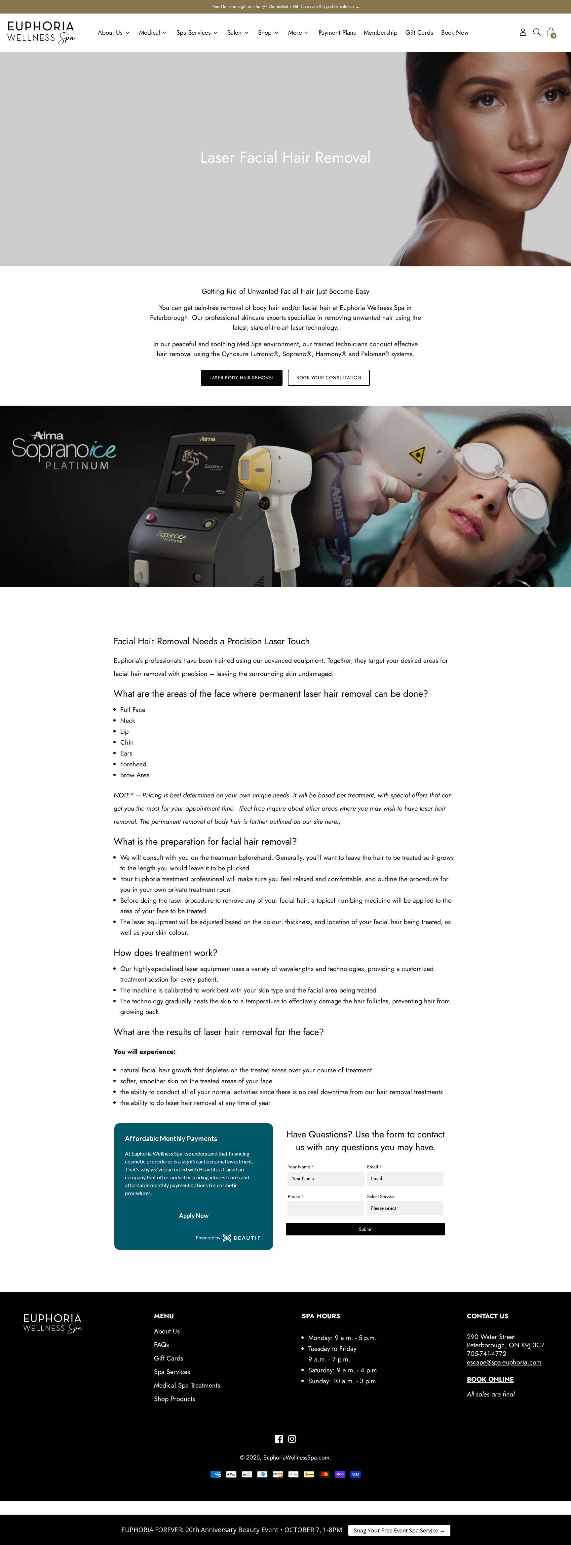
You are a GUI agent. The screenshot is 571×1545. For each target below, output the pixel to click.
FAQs (161, 1345)
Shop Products (174, 1399)
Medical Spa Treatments (187, 1385)
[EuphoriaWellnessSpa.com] (41, 32)
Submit (365, 1229)
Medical (149, 32)
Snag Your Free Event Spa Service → (399, 1530)
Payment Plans (337, 32)
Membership (381, 32)
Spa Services (193, 32)
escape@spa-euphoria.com (504, 1362)
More (295, 32)
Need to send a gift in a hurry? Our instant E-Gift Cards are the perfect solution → (285, 6)
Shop (265, 32)
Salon (234, 32)
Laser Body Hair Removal (241, 377)
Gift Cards (419, 32)
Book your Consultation (328, 377)
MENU (164, 1316)
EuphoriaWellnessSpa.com (296, 1457)
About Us (110, 32)
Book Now (455, 32)
